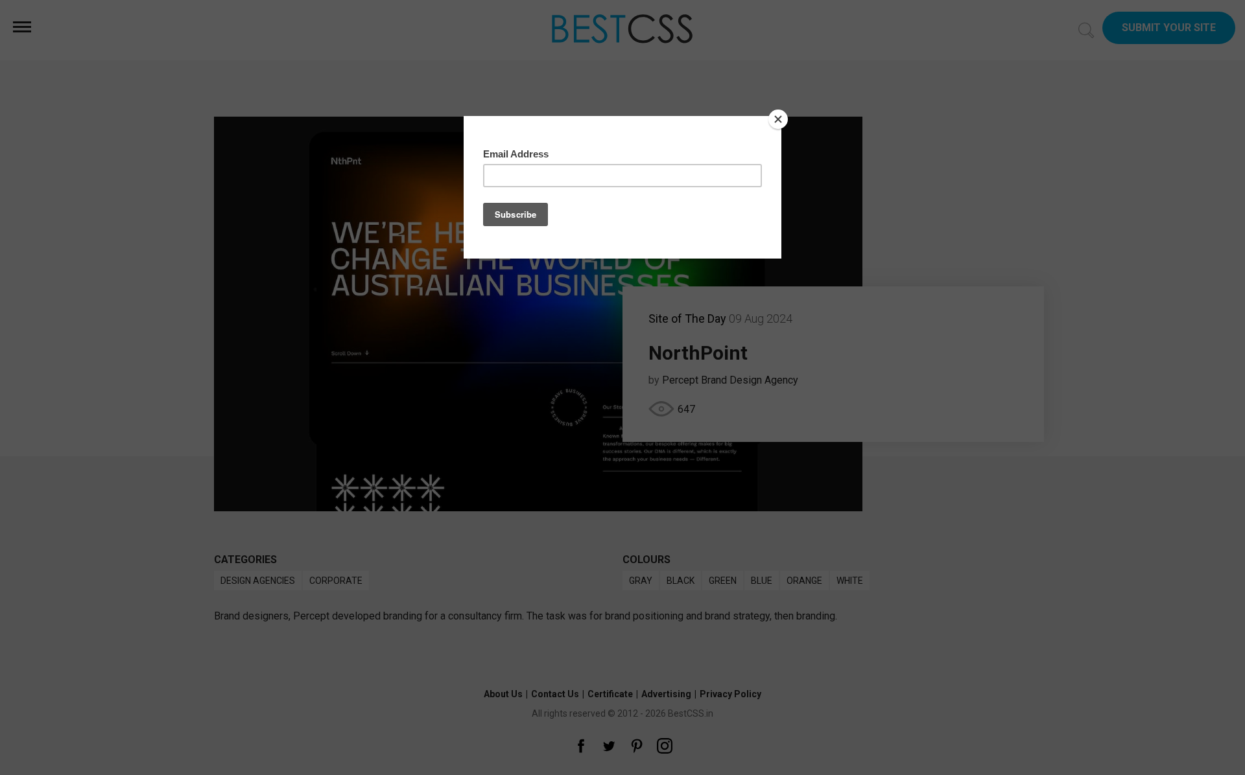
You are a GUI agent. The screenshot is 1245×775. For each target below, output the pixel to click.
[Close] (778, 119)
